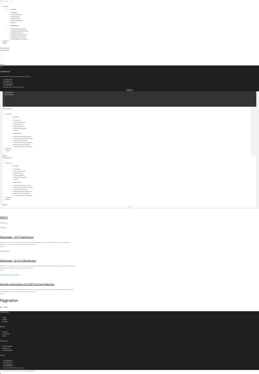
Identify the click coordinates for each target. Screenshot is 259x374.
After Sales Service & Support (18, 37)
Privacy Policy (6, 348)
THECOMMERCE (31, 371)
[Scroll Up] (0, 373)
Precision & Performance (17, 33)
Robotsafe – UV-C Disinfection (17, 237)
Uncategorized (3, 223)
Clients (4, 317)
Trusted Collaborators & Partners (19, 39)
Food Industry (14, 12)
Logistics (13, 22)
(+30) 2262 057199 (4, 48)
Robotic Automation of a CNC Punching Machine (27, 284)
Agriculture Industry (15, 18)
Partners (5, 319)
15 (3, 307)
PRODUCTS (6, 41)
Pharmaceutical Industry (17, 20)
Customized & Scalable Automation (19, 31)
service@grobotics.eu (9, 83)
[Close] (0, 46)
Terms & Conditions (7, 346)
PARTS (3, 217)
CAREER (5, 43)
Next (7, 307)
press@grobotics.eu (8, 85)
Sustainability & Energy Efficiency (19, 35)
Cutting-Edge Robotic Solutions (19, 29)
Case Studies (6, 334)
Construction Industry (16, 14)
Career (4, 336)
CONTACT (2, 64)
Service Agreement (7, 350)
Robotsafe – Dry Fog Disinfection (18, 260)
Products (2, 246)
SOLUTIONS (6, 6)
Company (5, 321)
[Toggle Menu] (0, 3)
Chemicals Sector (15, 16)
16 (4, 307)
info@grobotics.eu (4, 50)
